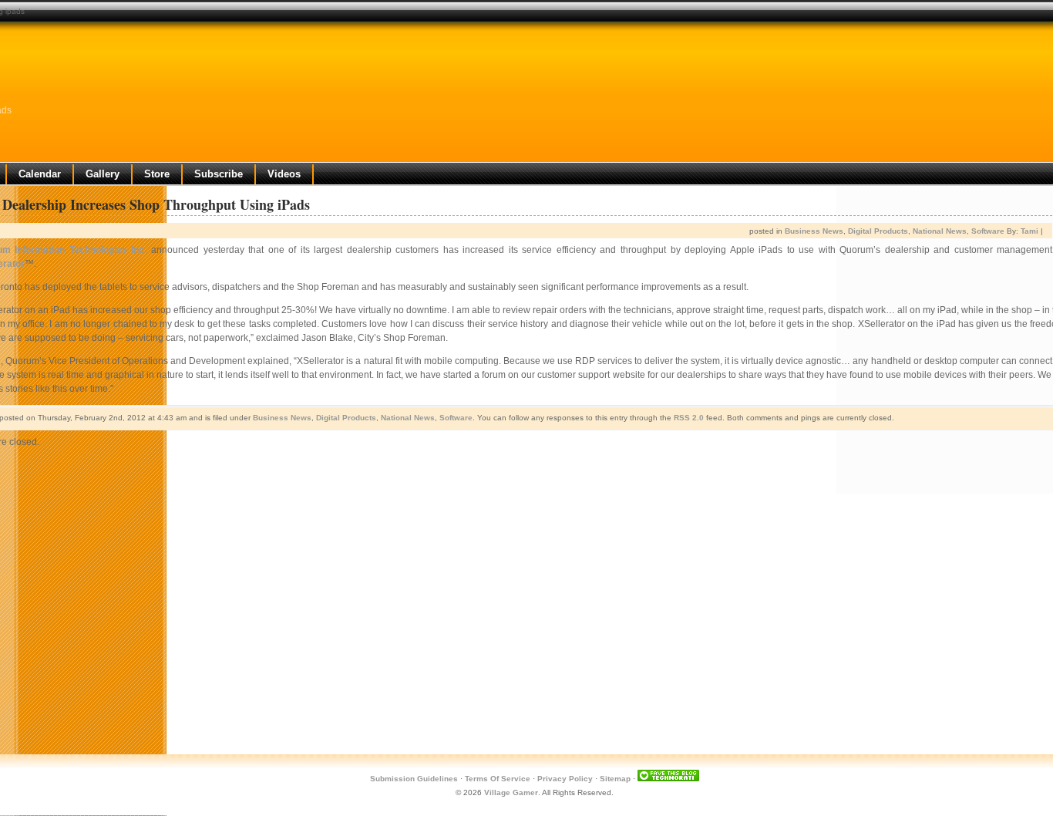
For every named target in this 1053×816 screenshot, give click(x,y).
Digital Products (878, 231)
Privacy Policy (565, 778)
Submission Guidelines (414, 778)
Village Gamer (511, 792)
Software (987, 231)
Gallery (102, 174)
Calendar (40, 174)
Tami (1029, 231)
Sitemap (615, 778)
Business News (814, 231)
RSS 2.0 (689, 417)
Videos (284, 174)
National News (940, 231)
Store (157, 174)
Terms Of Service (497, 778)
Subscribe (218, 174)
